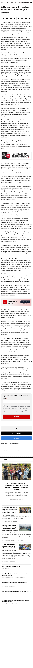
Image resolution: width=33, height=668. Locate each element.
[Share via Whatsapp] (11, 18)
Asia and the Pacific (14, 450)
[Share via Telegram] (14, 18)
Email (4, 398)
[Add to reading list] (30, 18)
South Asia (4, 450)
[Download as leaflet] (22, 18)
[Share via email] (18, 18)
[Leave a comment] (26, 18)
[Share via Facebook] (3, 18)
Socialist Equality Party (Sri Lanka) (17, 447)
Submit (16, 416)
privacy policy (26, 410)
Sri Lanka (4, 447)
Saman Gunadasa (5, 12)
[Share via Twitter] (7, 18)
